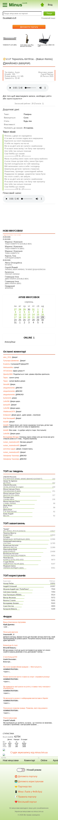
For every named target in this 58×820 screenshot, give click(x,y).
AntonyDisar (10, 342)
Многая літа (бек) (11, 495)
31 (33, 309)
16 (42, 314)
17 (15, 317)
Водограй (7, 535)
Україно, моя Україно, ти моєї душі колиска (25, 269)
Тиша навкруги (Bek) (14, 249)
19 (24, 317)
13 (29, 314)
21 (33, 317)
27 (15, 309)
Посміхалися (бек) (12, 491)
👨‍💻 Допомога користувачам (29, 781)
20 (29, 317)
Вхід (50, 5)
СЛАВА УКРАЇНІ (9, 503)
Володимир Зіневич (11, 603)
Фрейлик (9, 288)
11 (20, 314)
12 (24, 314)
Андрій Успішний (10, 586)
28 (20, 309)
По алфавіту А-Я (9, 18)
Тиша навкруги (12, 253)
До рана (7, 483)
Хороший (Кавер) (13, 258)
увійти (49, 96)
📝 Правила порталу (25, 797)
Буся (5, 508)
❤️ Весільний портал (26, 802)
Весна (6, 516)
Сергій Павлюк (47, 74)
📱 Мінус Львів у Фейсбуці (28, 791)
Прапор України (12, 274)
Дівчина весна (10, 547)
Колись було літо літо (13, 560)
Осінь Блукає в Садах (13, 487)
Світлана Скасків (10, 592)
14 (33, 314)
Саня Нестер (8, 606)
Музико (8, 265)
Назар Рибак (8, 583)
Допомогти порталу (29, 27)
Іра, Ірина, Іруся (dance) (14, 531)
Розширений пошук (48, 18)
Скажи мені (8, 499)
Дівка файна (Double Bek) (17, 279)
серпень (29, 302)
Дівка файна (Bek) (13, 283)
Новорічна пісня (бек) (13, 564)
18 (20, 317)
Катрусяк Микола (10, 609)
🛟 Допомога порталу (26, 776)
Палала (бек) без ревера (14, 556)
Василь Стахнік (9, 600)
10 (15, 314)
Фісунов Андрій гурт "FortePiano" (16, 589)
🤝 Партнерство (23, 786)
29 (24, 309)
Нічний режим (34, 770)
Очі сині (7, 543)
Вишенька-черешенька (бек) (16, 539)
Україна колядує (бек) (13, 568)
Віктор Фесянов (9, 598)
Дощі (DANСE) (9, 552)
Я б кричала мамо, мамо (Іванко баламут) (22, 479)
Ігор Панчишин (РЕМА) (12, 595)
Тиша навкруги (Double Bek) (18, 244)
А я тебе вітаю (10, 512)
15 (38, 314)
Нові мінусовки (11, 760)
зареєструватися (14, 98)
